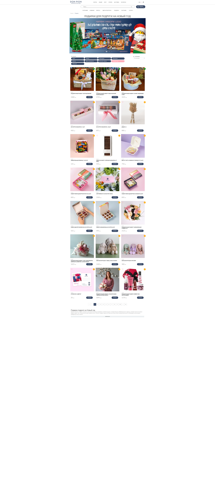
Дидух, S (124, 126)
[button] (104, 51)
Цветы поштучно (107, 10)
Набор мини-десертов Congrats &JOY (132, 193)
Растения (123, 10)
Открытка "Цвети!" (76, 294)
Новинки (92, 10)
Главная (71, 13)
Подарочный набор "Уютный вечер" (81, 93)
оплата (110, 2)
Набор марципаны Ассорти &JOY (105, 227)
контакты (123, 2)
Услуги (131, 10)
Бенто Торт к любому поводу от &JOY (132, 160)
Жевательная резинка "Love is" (79, 160)
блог (105, 2)
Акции (100, 2)
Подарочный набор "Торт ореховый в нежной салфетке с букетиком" (82, 260)
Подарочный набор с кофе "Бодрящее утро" (133, 93)
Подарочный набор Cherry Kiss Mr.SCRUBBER (131, 294)
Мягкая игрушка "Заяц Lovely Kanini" (106, 260)
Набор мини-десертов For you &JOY (81, 193)
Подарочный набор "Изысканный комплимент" (106, 93)
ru (141, 2)
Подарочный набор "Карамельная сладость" (131, 227)
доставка (116, 2)
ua (139, 2)
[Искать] (131, 7)
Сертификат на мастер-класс (104, 193)
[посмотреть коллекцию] (107, 35)
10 (120, 304)
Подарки (116, 10)
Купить (89, 97)
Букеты (95, 2)
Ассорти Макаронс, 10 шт (103, 126)
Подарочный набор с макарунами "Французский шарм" (106, 294)
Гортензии (85, 10)
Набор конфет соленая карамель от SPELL (106, 160)
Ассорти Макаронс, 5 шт (78, 126)
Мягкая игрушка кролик (129, 260)
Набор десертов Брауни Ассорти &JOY (81, 227)
